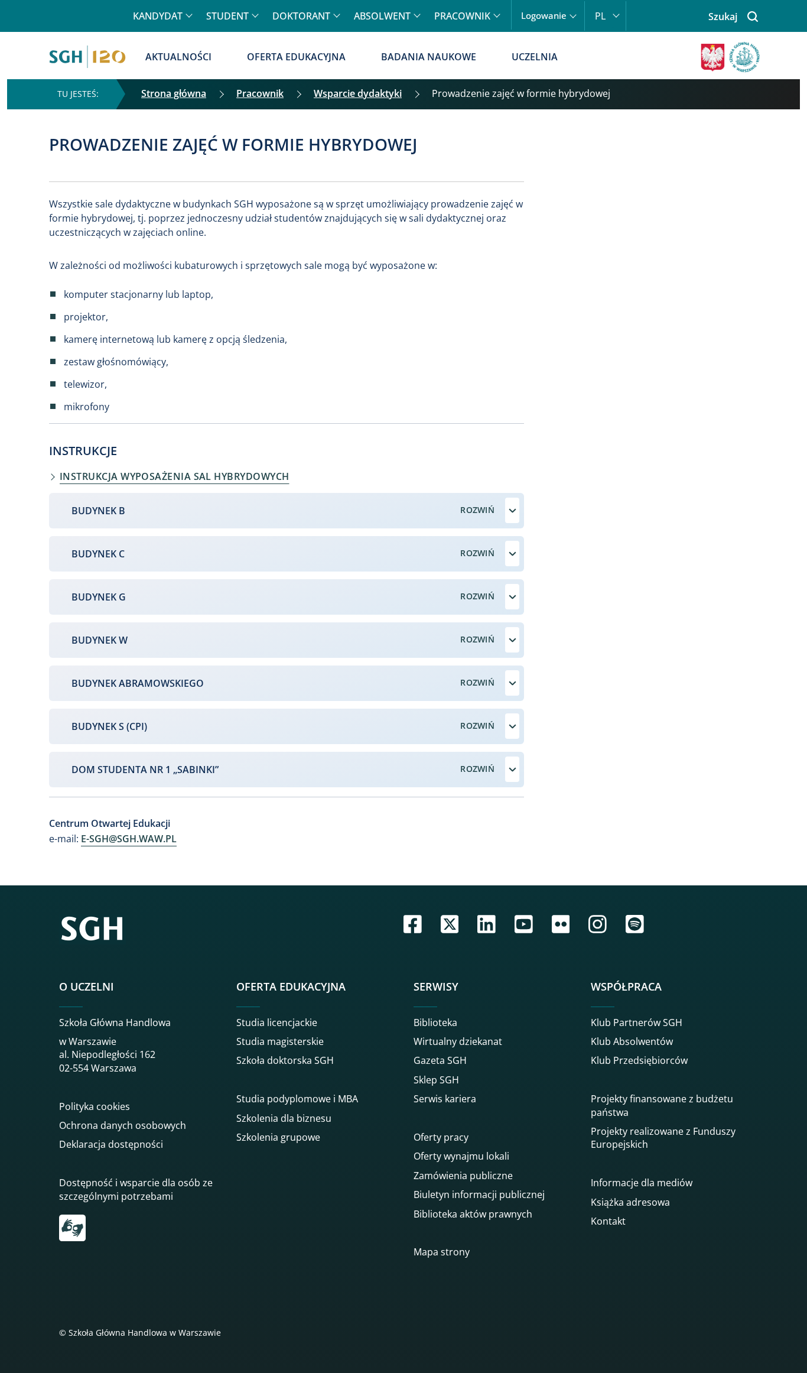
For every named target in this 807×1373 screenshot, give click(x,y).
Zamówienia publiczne (463, 1175)
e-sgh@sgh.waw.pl (129, 838)
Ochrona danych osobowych (122, 1125)
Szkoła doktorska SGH (285, 1060)
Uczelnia (535, 56)
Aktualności (178, 56)
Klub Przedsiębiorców (639, 1060)
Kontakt (608, 1221)
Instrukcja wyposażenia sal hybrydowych (174, 476)
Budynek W (99, 640)
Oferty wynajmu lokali (461, 1156)
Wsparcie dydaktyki (358, 93)
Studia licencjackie (276, 1022)
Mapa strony (442, 1251)
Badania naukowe (428, 56)
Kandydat (158, 15)
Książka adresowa (630, 1202)
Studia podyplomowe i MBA (297, 1098)
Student (227, 15)
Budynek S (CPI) (109, 726)
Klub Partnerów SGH (636, 1022)
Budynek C (98, 553)
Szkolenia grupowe (278, 1137)
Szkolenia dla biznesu (283, 1118)
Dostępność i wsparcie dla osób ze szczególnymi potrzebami (136, 1189)
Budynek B (98, 510)
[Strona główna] (87, 56)
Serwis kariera (445, 1098)
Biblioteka (435, 1022)
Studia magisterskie (280, 1041)
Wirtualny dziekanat (458, 1041)
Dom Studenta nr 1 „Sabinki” (145, 769)
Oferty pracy (441, 1137)
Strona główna (173, 93)
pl (600, 15)
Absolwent (382, 15)
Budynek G (98, 596)
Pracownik (462, 15)
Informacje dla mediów (641, 1182)
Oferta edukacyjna (296, 56)
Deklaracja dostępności (111, 1144)
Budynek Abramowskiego (137, 683)
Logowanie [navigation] (544, 15)
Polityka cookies (94, 1106)
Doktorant (301, 15)
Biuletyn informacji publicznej (479, 1194)
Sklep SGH (436, 1079)
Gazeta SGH (440, 1060)
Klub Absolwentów (632, 1041)
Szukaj (722, 16)
